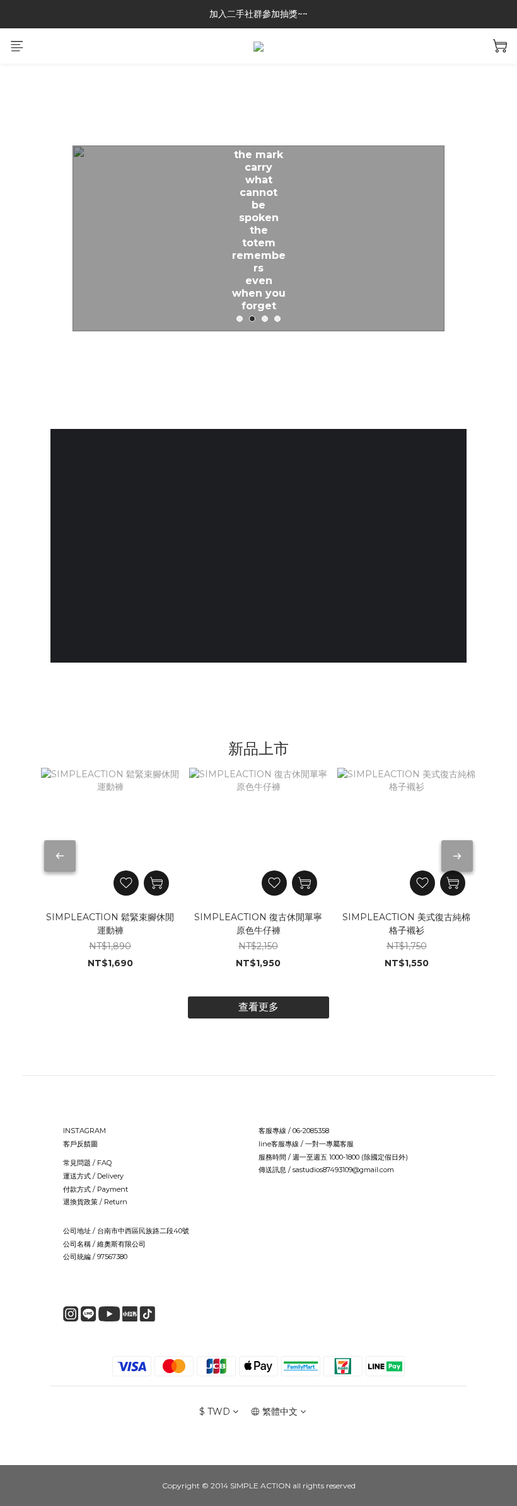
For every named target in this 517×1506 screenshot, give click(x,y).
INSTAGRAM (84, 1130)
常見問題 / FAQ (87, 1162)
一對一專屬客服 (329, 1143)
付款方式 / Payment (95, 1189)
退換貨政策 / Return (95, 1201)
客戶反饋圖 (80, 1143)
